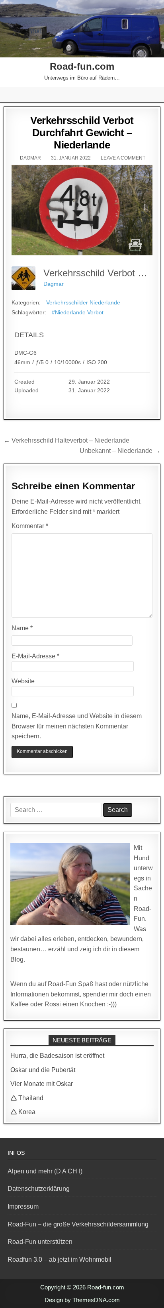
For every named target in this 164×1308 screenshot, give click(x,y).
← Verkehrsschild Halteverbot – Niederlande (66, 440)
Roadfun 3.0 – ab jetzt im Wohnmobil (59, 1259)
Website (23, 681)
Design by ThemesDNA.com (82, 1300)
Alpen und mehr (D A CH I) (45, 1171)
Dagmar (30, 158)
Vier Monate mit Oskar (41, 1083)
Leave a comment (123, 158)
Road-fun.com (82, 66)
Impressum (23, 1206)
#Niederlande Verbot (77, 312)
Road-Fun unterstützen (40, 1241)
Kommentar (30, 526)
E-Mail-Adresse (35, 656)
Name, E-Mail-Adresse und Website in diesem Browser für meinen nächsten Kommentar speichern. (77, 726)
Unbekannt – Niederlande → (120, 450)
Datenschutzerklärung (39, 1188)
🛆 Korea (22, 1111)
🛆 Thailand (26, 1098)
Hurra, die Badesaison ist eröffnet (57, 1055)
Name (22, 628)
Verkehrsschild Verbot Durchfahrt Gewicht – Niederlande (82, 132)
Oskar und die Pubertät (42, 1070)
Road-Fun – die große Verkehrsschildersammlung (78, 1224)
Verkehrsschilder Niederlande (83, 302)
